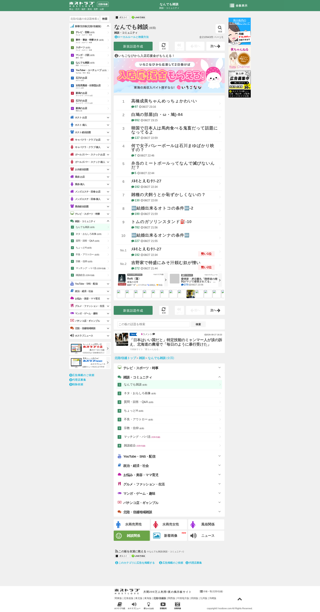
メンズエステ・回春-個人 (87, 199)
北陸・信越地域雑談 (137, 512)
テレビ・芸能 (85, 33)
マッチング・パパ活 (142, 436)
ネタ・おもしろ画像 (140, 393)
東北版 (138, 598)
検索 (220, 31)
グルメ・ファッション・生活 (144, 484)
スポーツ (84, 48)
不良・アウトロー (138, 419)
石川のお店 (81, 78)
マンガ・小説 (85, 56)
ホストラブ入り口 (127, 591)
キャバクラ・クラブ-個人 (87, 147)
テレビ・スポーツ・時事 (140, 368)
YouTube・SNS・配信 (139, 456)
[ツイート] (121, 18)
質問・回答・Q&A (138, 401)
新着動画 (163, 608)
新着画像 (170, 535)
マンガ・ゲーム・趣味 (139, 493)
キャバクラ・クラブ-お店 (87, 139)
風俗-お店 (80, 176)
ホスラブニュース (134, 608)
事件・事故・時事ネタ (90, 40)
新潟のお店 (84, 94)
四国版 (194, 598)
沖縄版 (212, 598)
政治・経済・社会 (136, 466)
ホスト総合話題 (83, 132)
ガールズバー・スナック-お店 (90, 154)
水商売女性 (170, 524)
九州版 (203, 598)
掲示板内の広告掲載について (239, 22)
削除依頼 (77, 384)
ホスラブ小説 (119, 608)
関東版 (118, 598)
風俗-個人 (80, 184)
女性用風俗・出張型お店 (88, 86)
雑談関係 (133, 535)
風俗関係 (208, 524)
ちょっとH (133, 410)
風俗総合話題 (82, 206)
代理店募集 (195, 562)
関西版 (171, 598)
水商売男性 (133, 524)
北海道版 (128, 598)
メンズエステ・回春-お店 (87, 191)
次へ (213, 46)
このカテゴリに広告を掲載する (137, 562)
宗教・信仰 (134, 428)
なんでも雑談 (169, 4)
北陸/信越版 (159, 598)
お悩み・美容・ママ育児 (140, 475)
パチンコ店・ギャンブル (140, 503)
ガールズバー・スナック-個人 (90, 162)
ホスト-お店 (81, 117)
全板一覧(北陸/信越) (213, 591)
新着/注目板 (88, 26)
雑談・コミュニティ (137, 377)
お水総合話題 (82, 169)
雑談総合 (134, 445)
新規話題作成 (133, 46)
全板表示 (242, 5)
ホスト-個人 (81, 124)
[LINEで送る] (138, 18)
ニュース (208, 535)
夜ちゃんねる (240, 49)
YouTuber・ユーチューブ (91, 71)
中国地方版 (183, 598)
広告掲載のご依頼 (172, 562)
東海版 (147, 598)
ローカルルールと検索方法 (133, 36)
